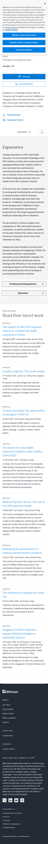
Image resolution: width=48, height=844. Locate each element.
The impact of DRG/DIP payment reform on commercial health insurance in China (22, 330)
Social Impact (8, 709)
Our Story (6, 705)
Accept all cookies (24, 50)
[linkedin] (10, 800)
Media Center (8, 713)
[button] (4, 800)
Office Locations (9, 718)
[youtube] (16, 800)
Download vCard (15, 120)
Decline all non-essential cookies (24, 42)
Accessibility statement (9, 827)
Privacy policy (6, 820)
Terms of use (6, 817)
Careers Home (9, 749)
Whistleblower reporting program (11, 824)
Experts (6, 722)
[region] (24, 27)
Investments (8, 735)
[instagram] (22, 800)
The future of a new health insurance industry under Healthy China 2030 (22, 451)
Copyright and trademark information (12, 813)
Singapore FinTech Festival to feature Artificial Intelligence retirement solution (20, 633)
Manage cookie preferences (24, 35)
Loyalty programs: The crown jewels (24, 371)
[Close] (45, 3)
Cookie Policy (11, 30)
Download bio (14, 114)
